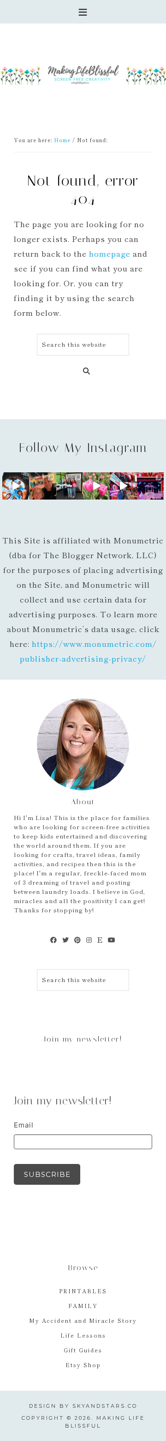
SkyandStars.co (104, 1406)
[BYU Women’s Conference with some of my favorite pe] (69, 485)
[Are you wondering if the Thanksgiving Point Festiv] (96, 485)
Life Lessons (83, 1335)
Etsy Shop (83, 1365)
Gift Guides (83, 1350)
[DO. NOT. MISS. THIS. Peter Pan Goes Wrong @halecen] (123, 485)
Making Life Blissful (83, 74)
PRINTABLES (83, 1291)
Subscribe (47, 1174)
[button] (83, 12)
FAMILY (83, 1305)
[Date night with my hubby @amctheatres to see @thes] (42, 485)
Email (24, 1125)
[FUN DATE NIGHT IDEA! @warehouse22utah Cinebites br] (15, 485)
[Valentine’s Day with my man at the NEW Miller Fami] (150, 485)
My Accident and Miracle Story (83, 1320)
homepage (109, 253)
